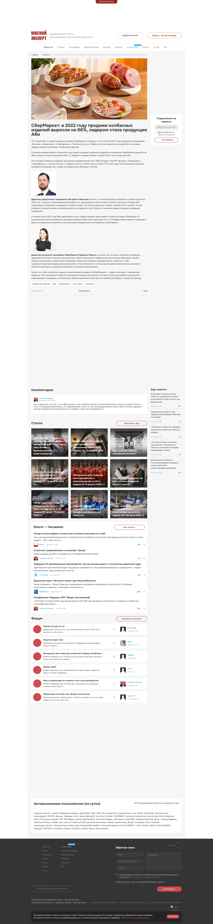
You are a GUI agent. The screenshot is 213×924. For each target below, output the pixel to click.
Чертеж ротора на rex (54, 626)
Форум (106, 47)
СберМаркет (64, 284)
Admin (41, 545)
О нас (156, 47)
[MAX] (103, 291)
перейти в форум (132, 619)
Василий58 (131, 628)
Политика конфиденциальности (133, 902)
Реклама (65, 862)
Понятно (173, 916)
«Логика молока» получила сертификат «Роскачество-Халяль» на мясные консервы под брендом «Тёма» (164, 446)
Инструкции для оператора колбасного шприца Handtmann (72, 653)
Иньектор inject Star (53, 640)
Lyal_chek (131, 696)
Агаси (129, 669)
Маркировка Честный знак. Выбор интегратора (66, 694)
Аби (54, 284)
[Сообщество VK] (88, 852)
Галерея (65, 858)
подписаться (130, 35)
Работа (118, 47)
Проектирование (69, 850)
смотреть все (132, 423)
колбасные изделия (41, 284)
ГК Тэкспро (43, 575)
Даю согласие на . (167, 133)
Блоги (145, 47)
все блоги (129, 527)
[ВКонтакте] (93, 291)
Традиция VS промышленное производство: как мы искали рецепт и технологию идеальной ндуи (87, 564)
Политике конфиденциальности (137, 918)
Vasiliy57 (130, 655)
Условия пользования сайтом (104, 902)
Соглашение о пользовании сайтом (166, 902)
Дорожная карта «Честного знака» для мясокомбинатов (65, 580)
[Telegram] (98, 291)
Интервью (74, 47)
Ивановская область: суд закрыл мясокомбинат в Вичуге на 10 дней (166, 414)
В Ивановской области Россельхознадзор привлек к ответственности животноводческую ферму (165, 464)
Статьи (61, 47)
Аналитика (132, 47)
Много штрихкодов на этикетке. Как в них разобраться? (71, 680)
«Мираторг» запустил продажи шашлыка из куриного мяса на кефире (165, 430)
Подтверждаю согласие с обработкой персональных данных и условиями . (148, 876)
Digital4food (43, 592)
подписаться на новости (52, 889)
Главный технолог (46, 398)
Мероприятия (91, 47)
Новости (48, 47)
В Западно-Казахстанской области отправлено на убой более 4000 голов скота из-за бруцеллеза (165, 398)
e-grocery (89, 284)
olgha (129, 641)
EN (165, 47)
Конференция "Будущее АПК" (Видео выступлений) (62, 597)
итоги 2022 (77, 284)
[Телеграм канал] (93, 852)
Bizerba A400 (49, 667)
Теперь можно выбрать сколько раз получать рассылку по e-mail (69, 533)
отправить (167, 140)
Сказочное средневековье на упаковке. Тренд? (60, 550)
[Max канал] (98, 852)
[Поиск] (179, 47)
